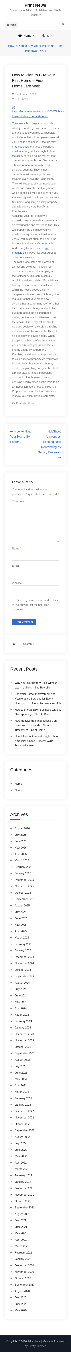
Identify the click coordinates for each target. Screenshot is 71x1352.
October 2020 (23, 1278)
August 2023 (22, 1059)
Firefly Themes (37, 1345)
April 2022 (21, 1162)
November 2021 (24, 1194)
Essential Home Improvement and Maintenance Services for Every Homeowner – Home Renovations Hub (38, 698)
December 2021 (24, 1188)
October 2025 (23, 892)
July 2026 (20, 834)
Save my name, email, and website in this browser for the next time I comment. (35, 605)
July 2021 (20, 1220)
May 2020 (21, 1310)
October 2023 (23, 1046)
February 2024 (23, 1021)
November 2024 (24, 963)
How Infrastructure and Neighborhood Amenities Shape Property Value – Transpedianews (37, 741)
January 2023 (23, 1104)
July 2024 (20, 988)
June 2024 (21, 995)
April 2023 (21, 1085)
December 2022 (24, 1111)
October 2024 (23, 969)
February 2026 (23, 866)
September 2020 (24, 1284)
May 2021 (21, 1233)
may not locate (21, 146)
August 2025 (22, 905)
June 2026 (21, 841)
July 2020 (20, 1297)
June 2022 (21, 1149)
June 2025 (21, 918)
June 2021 (21, 1226)
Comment (19, 501)
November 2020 (24, 1271)
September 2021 (24, 1207)
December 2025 (24, 879)
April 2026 (21, 854)
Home (46, 35)
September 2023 (24, 1053)
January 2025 (23, 950)
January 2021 (23, 1258)
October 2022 (23, 1124)
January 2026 (23, 873)
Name (16, 548)
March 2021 (22, 1246)
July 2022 (20, 1143)
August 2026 (22, 828)
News (18, 790)
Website (17, 582)
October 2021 (23, 1201)
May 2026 (21, 847)
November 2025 (24, 886)
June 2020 (21, 1303)
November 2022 (24, 1117)
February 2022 (23, 1175)
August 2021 (22, 1213)
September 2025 (24, 898)
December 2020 (24, 1265)
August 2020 (22, 1291)
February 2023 (23, 1098)
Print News (35, 5)
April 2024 (21, 1008)
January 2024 (23, 1027)
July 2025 (20, 911)
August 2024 (22, 982)
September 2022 (24, 1130)
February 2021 (23, 1252)
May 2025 (21, 924)
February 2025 (23, 944)
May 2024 (21, 1001)
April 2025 (21, 931)
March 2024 (22, 1014)
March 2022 (22, 1168)
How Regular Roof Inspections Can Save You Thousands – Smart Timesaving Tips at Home (36, 725)
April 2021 (21, 1239)
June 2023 (21, 1072)
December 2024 (24, 956)
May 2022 (21, 1156)
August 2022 (22, 1136)
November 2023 (24, 1040)
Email (16, 565)
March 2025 (22, 937)
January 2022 (23, 1181)
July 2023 (20, 1066)
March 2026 (22, 860)
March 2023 (22, 1091)
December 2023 (24, 1034)
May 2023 (21, 1078)
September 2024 (24, 976)
